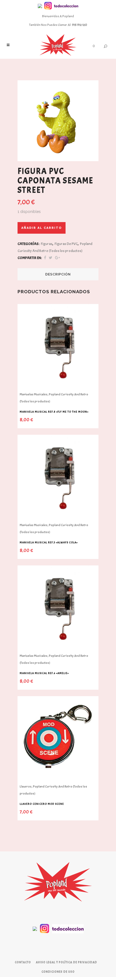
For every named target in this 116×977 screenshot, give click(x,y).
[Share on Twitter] (50, 258)
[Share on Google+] (57, 258)
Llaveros (26, 786)
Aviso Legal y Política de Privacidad (66, 962)
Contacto (23, 962)
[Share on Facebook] (45, 258)
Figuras (46, 243)
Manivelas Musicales (33, 394)
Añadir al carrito (41, 228)
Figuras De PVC (66, 243)
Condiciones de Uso (58, 971)
